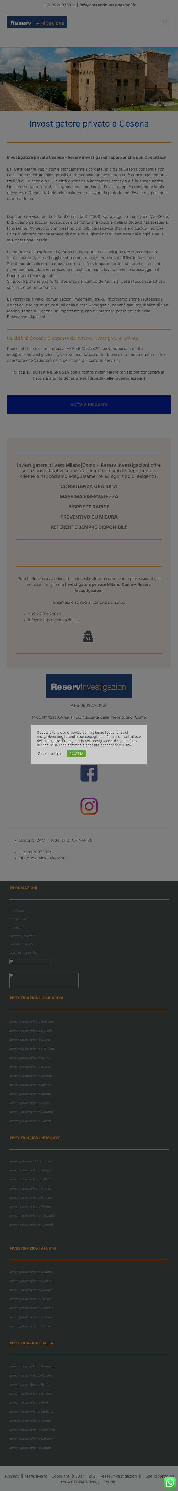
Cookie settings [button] (50, 754)
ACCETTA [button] (76, 753)
